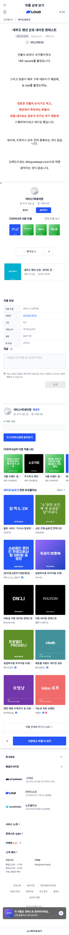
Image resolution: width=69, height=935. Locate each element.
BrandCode (9, 622)
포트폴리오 (8, 19)
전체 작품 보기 (52, 218)
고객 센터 (10, 852)
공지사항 (30, 885)
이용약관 (29, 891)
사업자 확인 (15, 891)
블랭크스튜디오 (41, 622)
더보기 (60, 489)
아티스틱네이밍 (34, 199)
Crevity (38, 577)
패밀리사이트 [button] (12, 766)
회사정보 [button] (10, 757)
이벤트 (12, 843)
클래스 (56, 891)
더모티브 (7, 532)
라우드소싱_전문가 (12, 577)
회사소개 (17, 885)
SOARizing (9, 712)
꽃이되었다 (8, 667)
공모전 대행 (34, 897)
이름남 (38, 712)
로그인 (62, 11)
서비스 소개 (12, 824)
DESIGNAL (40, 667)
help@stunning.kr (42, 864)
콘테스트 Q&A (13, 833)
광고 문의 (43, 891)
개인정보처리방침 (48, 885)
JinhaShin (39, 532)
